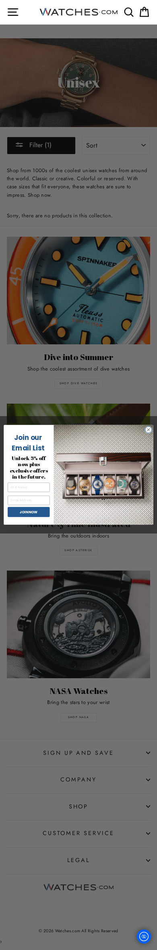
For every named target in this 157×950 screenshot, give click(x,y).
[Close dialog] (148, 430)
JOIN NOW (28, 512)
